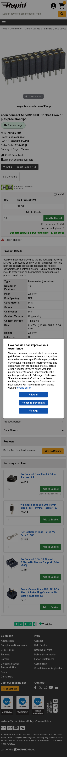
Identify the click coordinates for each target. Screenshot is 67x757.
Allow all (33, 394)
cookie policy (24, 388)
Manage (33, 410)
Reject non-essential (33, 402)
